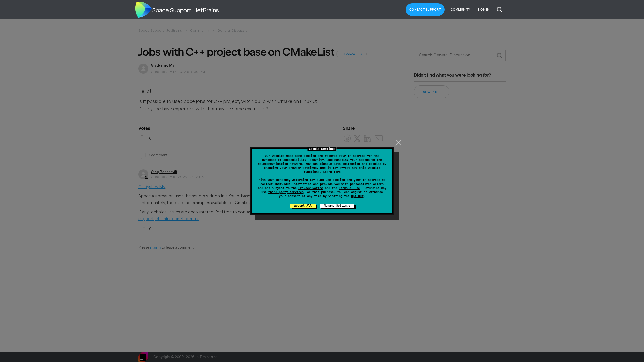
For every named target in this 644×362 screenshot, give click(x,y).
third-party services (286, 192)
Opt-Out (357, 196)
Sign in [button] (483, 9)
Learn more (332, 172)
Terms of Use (349, 188)
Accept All (303, 206)
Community (460, 9)
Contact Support (425, 9)
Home (143, 10)
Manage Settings (337, 206)
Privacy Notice (310, 188)
